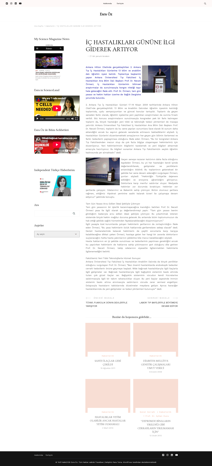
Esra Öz (106, 14)
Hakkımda (107, 3)
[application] (57, 108)
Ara (36, 205)
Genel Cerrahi (147, 412)
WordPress (127, 462)
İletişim (120, 3)
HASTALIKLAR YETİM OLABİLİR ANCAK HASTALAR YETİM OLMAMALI (108, 421)
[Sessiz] (72, 118)
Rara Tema (117, 462)
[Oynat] (37, 118)
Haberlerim (108, 356)
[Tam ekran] (76, 118)
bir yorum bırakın (101, 56)
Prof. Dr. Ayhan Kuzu (157, 416)
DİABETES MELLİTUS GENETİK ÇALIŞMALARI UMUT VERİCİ (155, 364)
